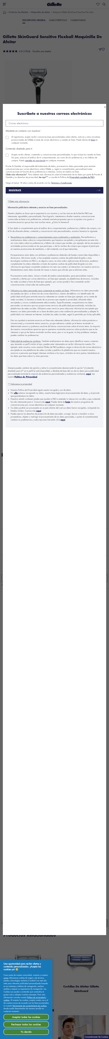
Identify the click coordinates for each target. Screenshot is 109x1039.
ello (16, 392)
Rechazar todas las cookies (26, 1024)
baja (93, 139)
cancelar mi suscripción (35, 160)
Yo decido (26, 1031)
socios (6, 977)
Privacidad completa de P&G (82, 177)
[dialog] (54, 519)
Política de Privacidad (25, 376)
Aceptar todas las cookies (26, 1017)
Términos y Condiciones (61, 182)
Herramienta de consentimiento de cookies (29, 1005)
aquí (88, 373)
